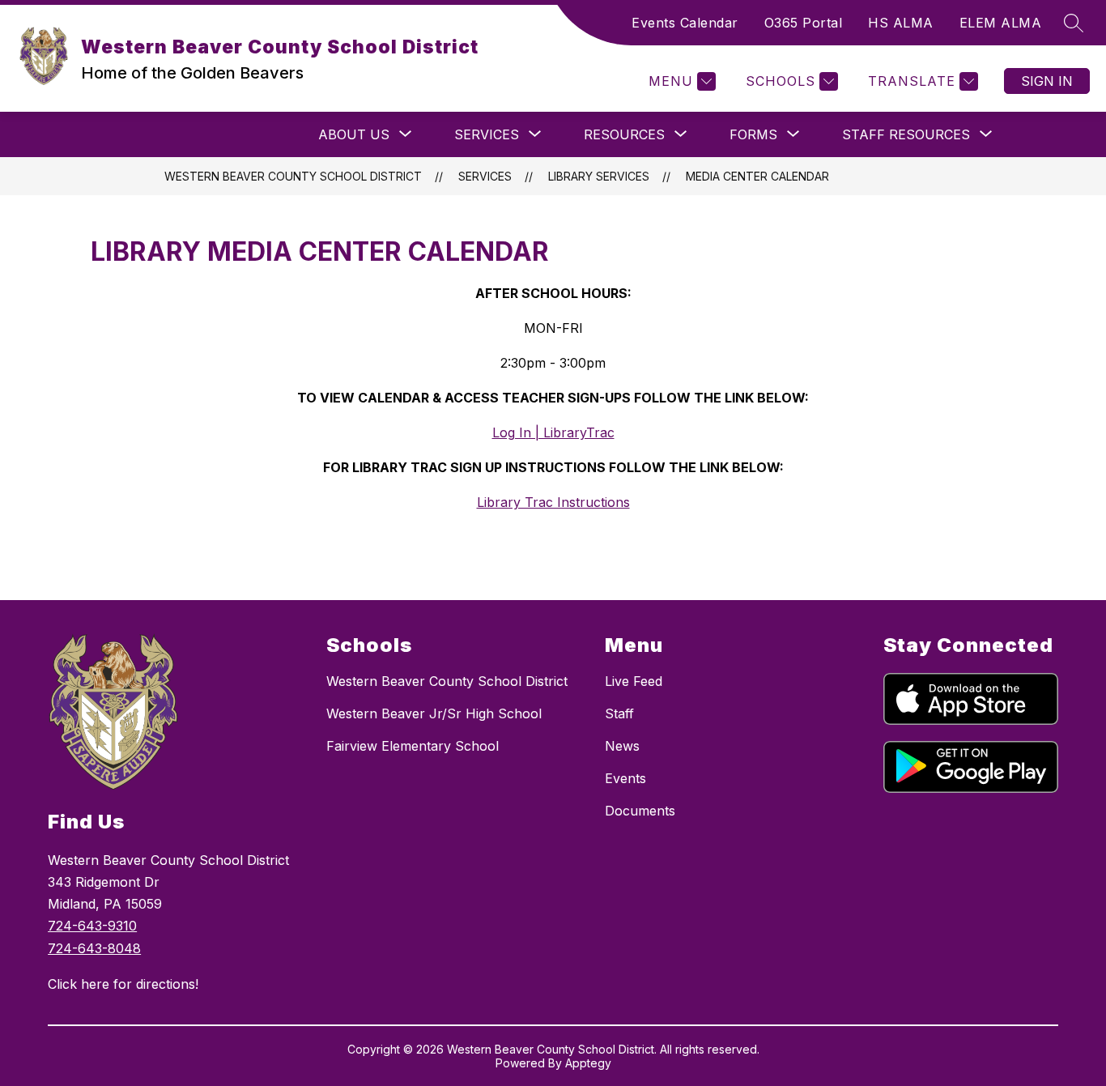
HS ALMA (901, 23)
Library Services (598, 176)
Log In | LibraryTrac (553, 432)
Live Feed (633, 681)
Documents (640, 811)
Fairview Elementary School (412, 746)
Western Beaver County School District (293, 176)
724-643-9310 (92, 926)
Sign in (1047, 81)
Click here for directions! (123, 984)
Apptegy (588, 1063)
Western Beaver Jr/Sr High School (434, 713)
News (622, 746)
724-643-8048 (94, 948)
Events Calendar (685, 23)
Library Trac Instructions (553, 502)
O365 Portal (803, 23)
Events (625, 778)
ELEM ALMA (1000, 23)
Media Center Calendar (757, 176)
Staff (619, 713)
